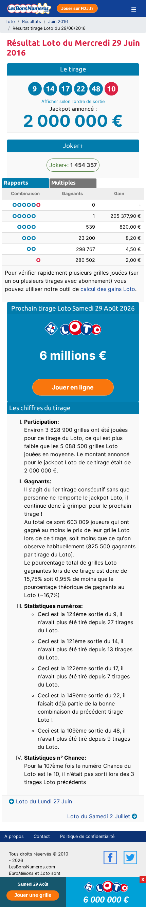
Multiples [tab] (63, 183)
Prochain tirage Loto (41, 308)
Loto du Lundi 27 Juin (44, 801)
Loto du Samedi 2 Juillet (98, 816)
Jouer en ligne (73, 387)
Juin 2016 (58, 21)
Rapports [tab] (16, 183)
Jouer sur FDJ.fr (77, 8)
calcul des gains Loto (107, 289)
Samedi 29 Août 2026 (103, 308)
